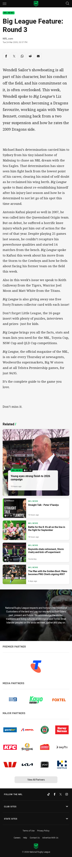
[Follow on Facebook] (54, 794)
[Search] (67, 4)
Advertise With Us (50, 837)
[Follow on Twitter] (60, 794)
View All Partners (36, 779)
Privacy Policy (43, 830)
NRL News (9, 13)
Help (25, 837)
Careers (17, 837)
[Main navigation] (4, 4)
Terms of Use (28, 830)
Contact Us (35, 837)
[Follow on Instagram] (66, 794)
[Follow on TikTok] (48, 794)
